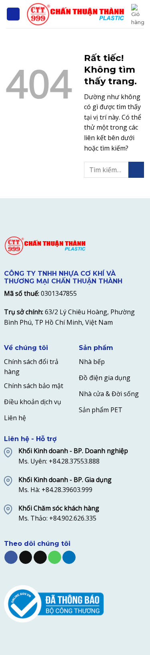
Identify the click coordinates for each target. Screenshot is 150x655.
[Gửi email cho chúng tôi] (40, 557)
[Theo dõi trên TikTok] (25, 557)
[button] (13, 14)
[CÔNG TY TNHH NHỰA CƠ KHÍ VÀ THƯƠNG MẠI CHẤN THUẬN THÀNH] (75, 14)
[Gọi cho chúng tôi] (54, 557)
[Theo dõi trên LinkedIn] (69, 557)
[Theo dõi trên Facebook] (11, 557)
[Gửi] (136, 169)
